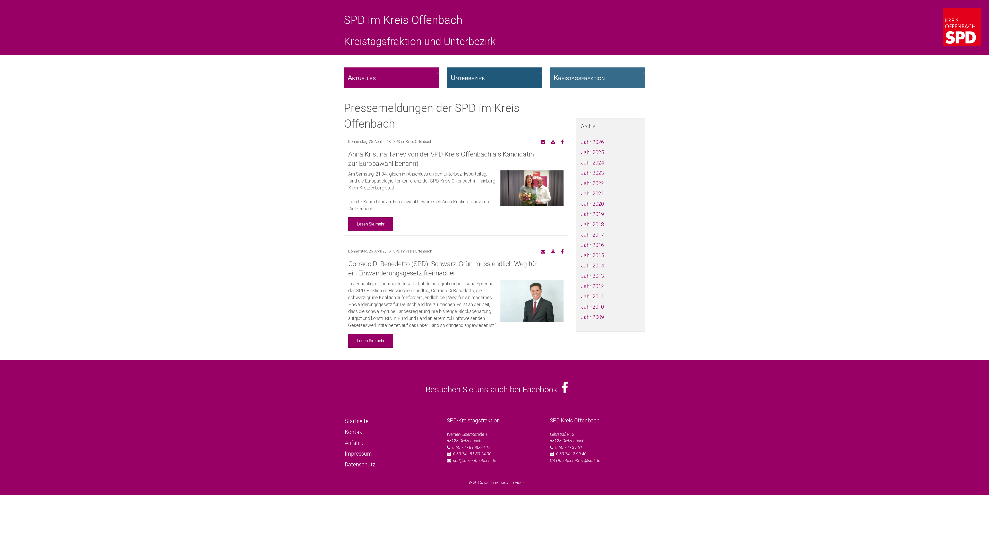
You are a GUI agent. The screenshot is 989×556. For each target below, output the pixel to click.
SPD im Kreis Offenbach (403, 20)
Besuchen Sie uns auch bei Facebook (493, 389)
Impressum (358, 453)
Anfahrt (354, 443)
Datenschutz (360, 464)
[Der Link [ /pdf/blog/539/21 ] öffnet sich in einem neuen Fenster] (553, 142)
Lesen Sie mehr (371, 224)
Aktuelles (362, 78)
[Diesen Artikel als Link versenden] (543, 142)
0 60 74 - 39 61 (568, 447)
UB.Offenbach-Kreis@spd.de (575, 460)
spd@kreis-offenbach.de (474, 460)
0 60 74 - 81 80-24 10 (471, 447)
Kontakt (354, 432)
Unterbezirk (468, 78)
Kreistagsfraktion (579, 78)
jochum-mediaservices (504, 482)
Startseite (357, 421)
